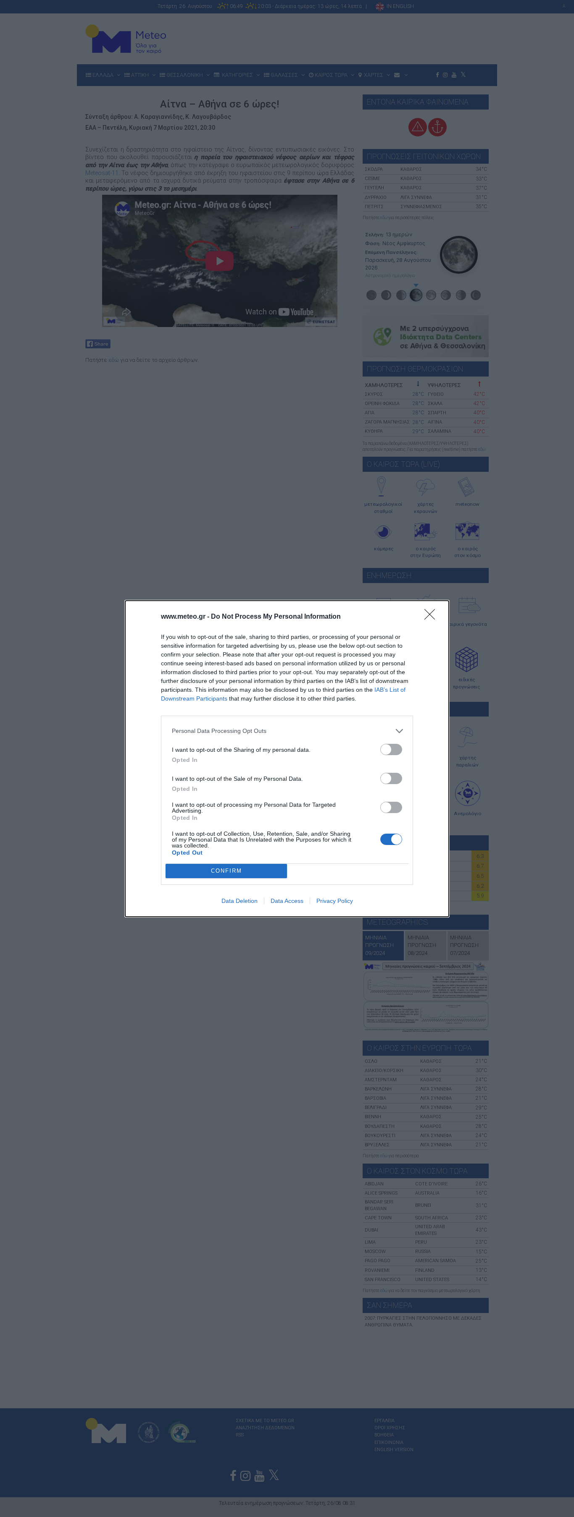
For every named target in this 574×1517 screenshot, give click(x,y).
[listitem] (287, 731)
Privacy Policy (334, 900)
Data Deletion (239, 900)
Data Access (287, 900)
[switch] (391, 749)
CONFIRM (226, 871)
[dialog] (287, 759)
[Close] (432, 617)
